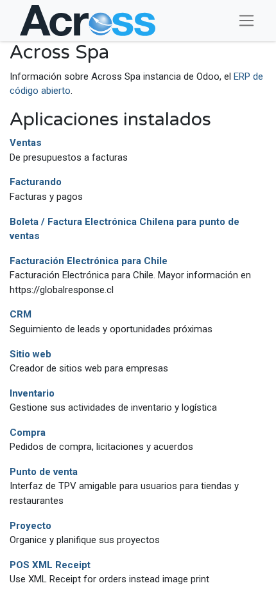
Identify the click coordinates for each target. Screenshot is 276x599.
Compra (28, 432)
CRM (20, 314)
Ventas (26, 142)
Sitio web (30, 354)
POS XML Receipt (50, 565)
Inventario (32, 393)
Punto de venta (44, 472)
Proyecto (30, 526)
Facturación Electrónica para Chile (89, 261)
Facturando (36, 182)
